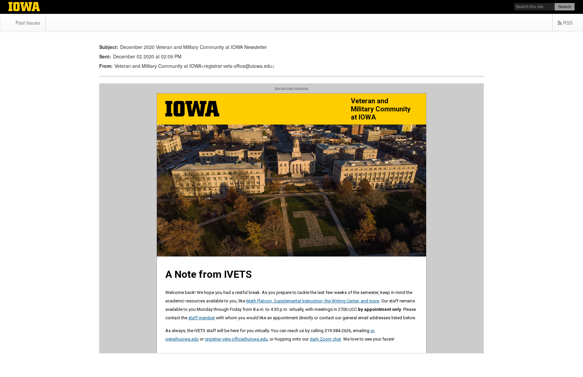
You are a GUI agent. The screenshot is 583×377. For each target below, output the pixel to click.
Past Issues (28, 22)
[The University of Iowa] (24, 7)
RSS (567, 22)
